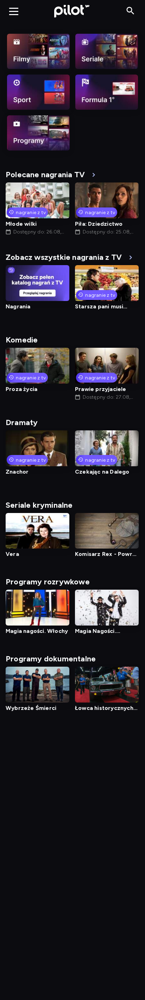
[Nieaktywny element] (38, 51)
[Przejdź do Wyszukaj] (130, 11)
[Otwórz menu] (14, 11)
